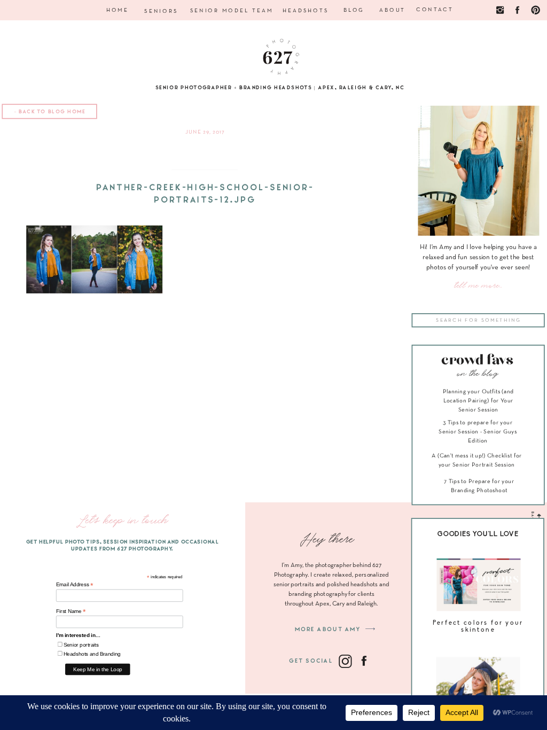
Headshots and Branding (92, 654)
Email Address (74, 584)
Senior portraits (81, 645)
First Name (71, 611)
